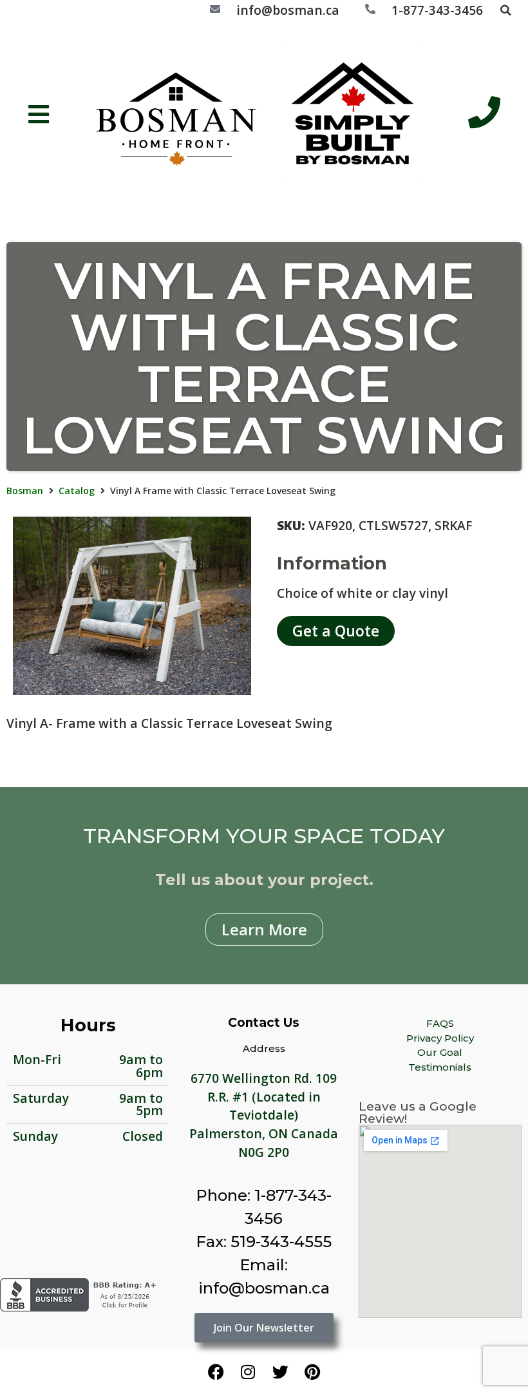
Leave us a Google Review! (417, 1112)
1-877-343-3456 (437, 10)
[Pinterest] (312, 1371)
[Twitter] (280, 1371)
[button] (505, 10)
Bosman (24, 490)
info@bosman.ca (287, 10)
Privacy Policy (440, 1038)
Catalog (77, 490)
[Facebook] (216, 1371)
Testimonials (439, 1067)
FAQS (440, 1023)
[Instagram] (248, 1371)
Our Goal (439, 1052)
